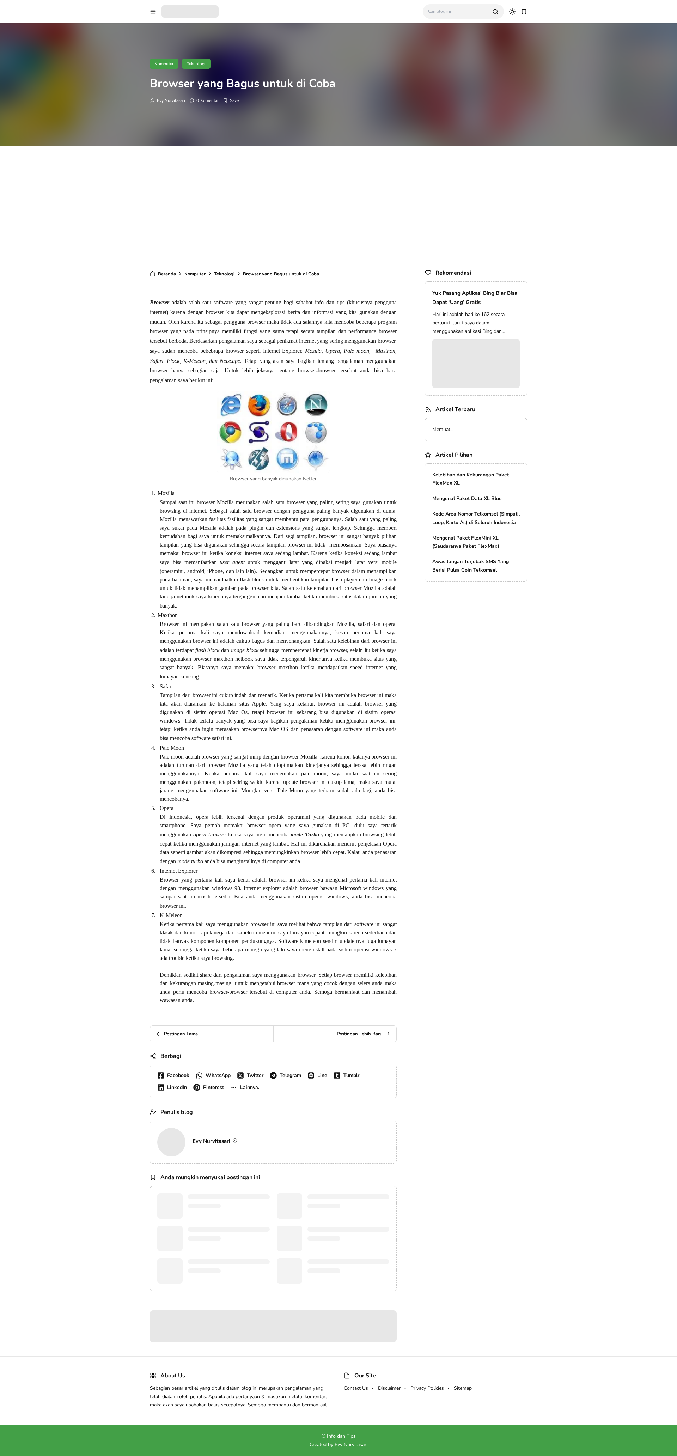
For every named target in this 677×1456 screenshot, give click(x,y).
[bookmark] (524, 11)
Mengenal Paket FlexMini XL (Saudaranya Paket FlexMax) (465, 542)
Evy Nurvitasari (171, 100)
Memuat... (442, 429)
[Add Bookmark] (231, 100)
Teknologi (196, 64)
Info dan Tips (347, 1436)
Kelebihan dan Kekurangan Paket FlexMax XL (470, 479)
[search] (495, 11)
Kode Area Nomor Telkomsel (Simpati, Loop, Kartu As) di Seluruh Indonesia (476, 518)
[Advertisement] (338, 206)
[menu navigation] (153, 11)
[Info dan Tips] (190, 11)
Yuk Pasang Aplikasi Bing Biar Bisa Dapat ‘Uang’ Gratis (474, 298)
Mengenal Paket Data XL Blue (467, 498)
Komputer (164, 64)
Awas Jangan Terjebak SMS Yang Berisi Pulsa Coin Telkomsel (470, 565)
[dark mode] (512, 11)
